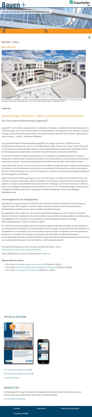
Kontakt (17, 408)
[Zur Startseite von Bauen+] (14, 4)
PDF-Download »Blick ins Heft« (16, 370)
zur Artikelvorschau (11, 378)
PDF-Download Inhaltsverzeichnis (17, 374)
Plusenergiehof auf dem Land (27, 270)
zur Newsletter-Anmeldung (14, 399)
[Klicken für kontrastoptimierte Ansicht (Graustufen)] (89, 37)
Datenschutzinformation (70, 408)
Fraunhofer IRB (20, 414)
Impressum (41, 408)
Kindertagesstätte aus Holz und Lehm (31, 264)
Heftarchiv (46, 254)
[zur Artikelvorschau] (27, 342)
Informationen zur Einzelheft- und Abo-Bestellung (21, 250)
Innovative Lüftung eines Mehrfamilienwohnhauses (36, 267)
